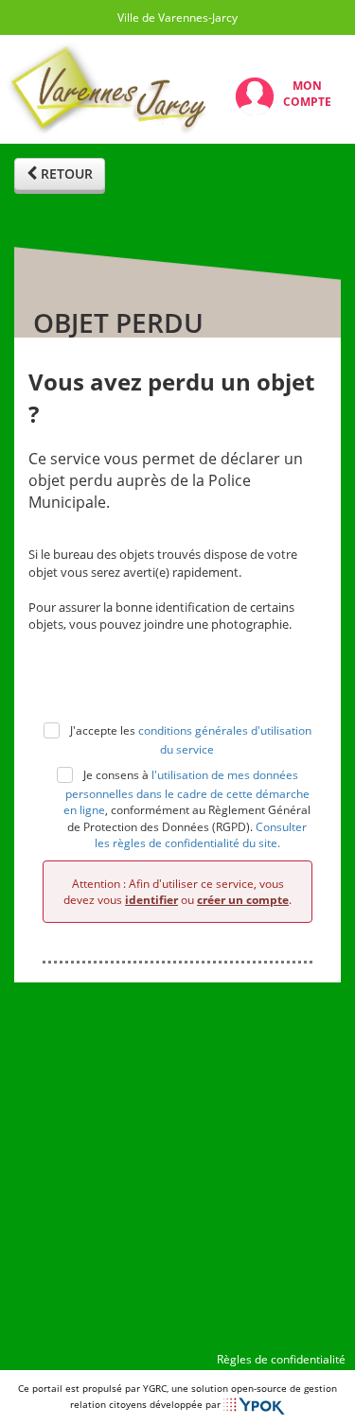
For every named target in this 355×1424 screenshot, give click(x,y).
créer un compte (243, 900)
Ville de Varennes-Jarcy (177, 17)
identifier (151, 900)
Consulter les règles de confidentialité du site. (201, 835)
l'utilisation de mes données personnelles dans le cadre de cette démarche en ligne (186, 792)
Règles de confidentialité (281, 1359)
